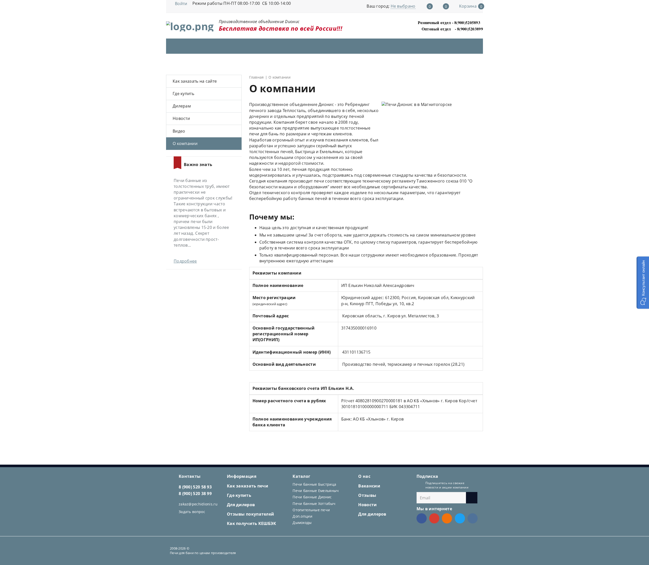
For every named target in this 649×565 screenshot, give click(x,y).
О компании (185, 143)
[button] (643, 283)
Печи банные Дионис (312, 497)
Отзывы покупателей (250, 514)
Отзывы (367, 495)
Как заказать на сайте (195, 81)
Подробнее (185, 261)
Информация (241, 476)
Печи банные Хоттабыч (314, 503)
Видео (179, 131)
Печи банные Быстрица (314, 484)
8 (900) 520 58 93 (195, 487)
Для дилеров (241, 504)
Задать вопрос (192, 511)
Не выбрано (403, 6)
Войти (181, 3)
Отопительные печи (311, 509)
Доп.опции (302, 516)
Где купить (183, 93)
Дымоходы (302, 522)
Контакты (190, 476)
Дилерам (182, 106)
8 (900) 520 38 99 (195, 493)
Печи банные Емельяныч (316, 490)
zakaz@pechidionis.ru (198, 504)
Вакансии (369, 486)
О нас (364, 476)
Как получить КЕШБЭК (251, 523)
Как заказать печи (247, 486)
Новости (181, 118)
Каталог (301, 476)
